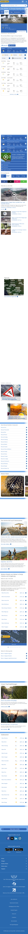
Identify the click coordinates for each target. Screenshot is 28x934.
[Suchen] (25, 5)
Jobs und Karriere (14, 899)
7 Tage (22, 12)
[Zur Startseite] (5, 1)
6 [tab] (18, 647)
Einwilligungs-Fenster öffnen (14, 906)
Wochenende (17, 12)
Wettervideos (4, 866)
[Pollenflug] (23, 1)
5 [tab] (16, 647)
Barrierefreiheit (14, 921)
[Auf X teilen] (10, 181)
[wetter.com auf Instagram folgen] (19, 838)
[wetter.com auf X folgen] (12, 838)
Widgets (3, 861)
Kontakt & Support (14, 910)
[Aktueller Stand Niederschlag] (14, 287)
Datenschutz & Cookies (14, 902)
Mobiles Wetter (4, 863)
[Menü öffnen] (26, 1)
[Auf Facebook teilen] (4, 181)
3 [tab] (12, 647)
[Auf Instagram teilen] (17, 181)
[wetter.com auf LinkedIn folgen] (16, 838)
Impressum (14, 913)
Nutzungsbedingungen (14, 924)
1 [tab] (8, 647)
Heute (2, 12)
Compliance (14, 917)
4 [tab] (14, 647)
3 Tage (11, 12)
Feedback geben (12, 29)
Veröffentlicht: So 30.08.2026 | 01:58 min (8, 207)
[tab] (4, 45)
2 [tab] (10, 647)
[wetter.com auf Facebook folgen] (8, 838)
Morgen (6, 12)
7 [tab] (20, 647)
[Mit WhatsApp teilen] (23, 181)
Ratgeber (3, 868)
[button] (14, 50)
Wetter (2, 858)
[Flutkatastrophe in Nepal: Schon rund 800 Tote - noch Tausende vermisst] (14, 194)
